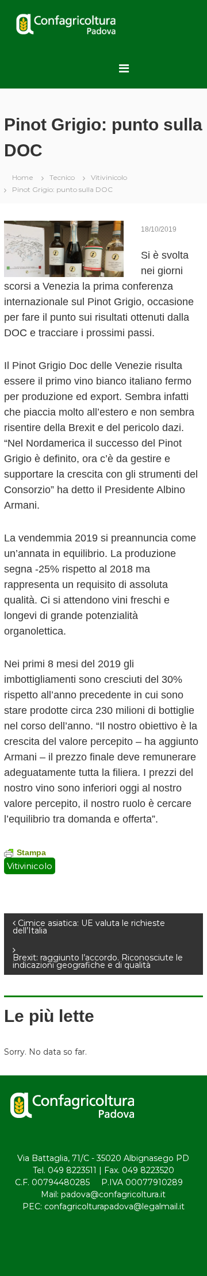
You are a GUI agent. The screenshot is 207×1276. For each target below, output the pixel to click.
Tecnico (62, 177)
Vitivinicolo (109, 177)
